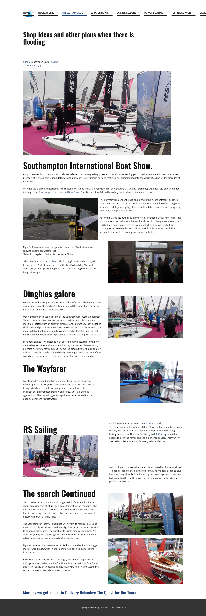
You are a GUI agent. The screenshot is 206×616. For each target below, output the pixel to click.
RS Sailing (51, 261)
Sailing (54, 61)
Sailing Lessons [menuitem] (126, 12)
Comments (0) (32, 65)
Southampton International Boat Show (59, 192)
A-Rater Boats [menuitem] (100, 12)
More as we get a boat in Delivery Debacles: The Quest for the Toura (79, 592)
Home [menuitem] (26, 12)
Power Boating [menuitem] (153, 12)
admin (26, 61)
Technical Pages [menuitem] (182, 12)
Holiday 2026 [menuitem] (46, 12)
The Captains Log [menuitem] (72, 12)
